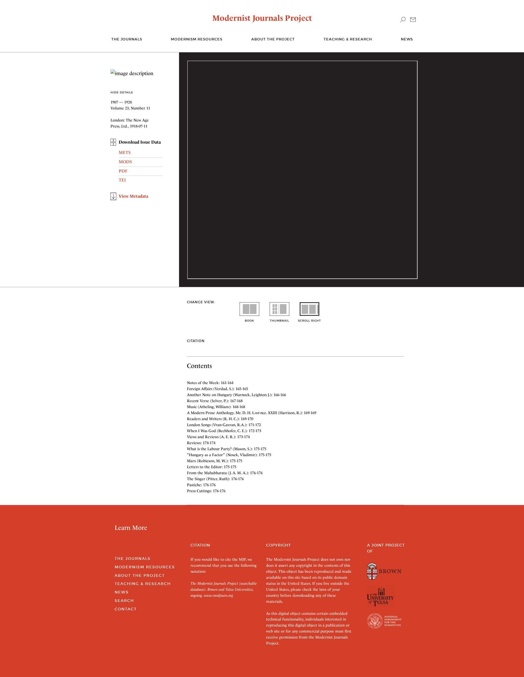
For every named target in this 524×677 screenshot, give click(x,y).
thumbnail (279, 320)
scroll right (309, 320)
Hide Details (122, 92)
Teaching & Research (348, 39)
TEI (122, 180)
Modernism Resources (196, 39)
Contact (126, 609)
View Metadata (133, 196)
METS (124, 152)
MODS (125, 161)
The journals (126, 39)
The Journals (133, 558)
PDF (123, 171)
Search (124, 600)
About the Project (273, 39)
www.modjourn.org (218, 595)
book (249, 320)
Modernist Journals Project (262, 18)
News (407, 39)
